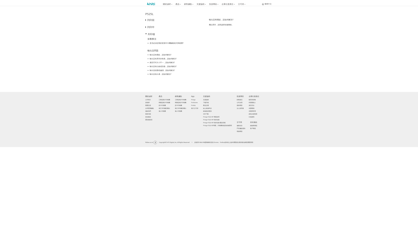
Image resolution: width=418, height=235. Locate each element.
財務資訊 (239, 100)
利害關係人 (252, 102)
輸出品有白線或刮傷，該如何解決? (163, 66)
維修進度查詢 (207, 111)
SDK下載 (206, 114)
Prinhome (194, 102)
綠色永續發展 (253, 114)
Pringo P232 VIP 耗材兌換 (211, 120)
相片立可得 (194, 108)
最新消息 (148, 114)
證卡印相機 (162, 105)
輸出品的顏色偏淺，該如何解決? (162, 70)
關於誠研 (167, 4)
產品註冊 (206, 105)
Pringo (193, 100)
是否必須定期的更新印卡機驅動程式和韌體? (167, 43)
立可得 (241, 4)
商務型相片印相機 (164, 102)
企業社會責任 (228, 4)
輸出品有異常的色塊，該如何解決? (163, 58)
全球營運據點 (149, 108)
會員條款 (148, 117)
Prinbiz (193, 105)
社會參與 (251, 117)
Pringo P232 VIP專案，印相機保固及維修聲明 (217, 125)
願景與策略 (252, 100)
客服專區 (239, 131)
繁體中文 (268, 4)
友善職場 (251, 108)
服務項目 (239, 126)
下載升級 (206, 102)
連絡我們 (148, 111)
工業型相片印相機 (164, 100)
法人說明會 (240, 108)
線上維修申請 (207, 108)
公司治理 (239, 102)
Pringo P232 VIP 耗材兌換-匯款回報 (214, 123)
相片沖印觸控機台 (164, 108)
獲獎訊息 (148, 105)
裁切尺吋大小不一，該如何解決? (162, 62)
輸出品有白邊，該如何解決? (160, 74)
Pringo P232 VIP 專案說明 (211, 117)
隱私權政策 (148, 120)
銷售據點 (188, 4)
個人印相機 (162, 111)
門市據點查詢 (241, 128)
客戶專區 (253, 128)
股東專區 (239, 105)
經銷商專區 (253, 126)
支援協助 (201, 4)
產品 (177, 4)
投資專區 (213, 4)
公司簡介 (148, 100)
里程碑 (147, 102)
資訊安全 (251, 105)
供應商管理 (252, 111)
